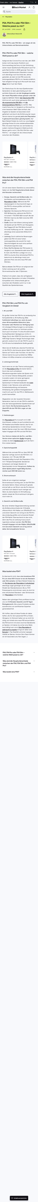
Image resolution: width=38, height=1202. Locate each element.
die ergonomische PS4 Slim (12, 102)
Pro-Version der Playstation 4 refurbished (19, 583)
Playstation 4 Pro (13, 369)
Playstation (9, 595)
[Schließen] (35, 2)
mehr (31, 383)
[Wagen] (34, 7)
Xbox (4, 84)
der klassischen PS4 (27, 98)
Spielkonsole (18, 441)
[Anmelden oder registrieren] (29, 7)
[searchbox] (20, 12)
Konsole (5, 632)
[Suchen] (4, 11)
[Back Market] (19, 7)
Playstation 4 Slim (10, 202)
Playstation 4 (9, 420)
